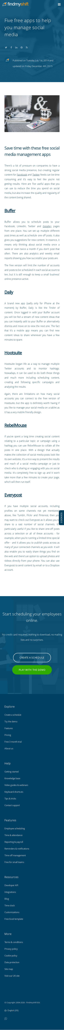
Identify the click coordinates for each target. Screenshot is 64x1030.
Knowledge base (12, 778)
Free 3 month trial (13, 741)
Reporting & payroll (13, 841)
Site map (8, 968)
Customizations (11, 912)
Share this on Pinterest (21, 47)
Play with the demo (32, 670)
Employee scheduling (14, 828)
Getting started (11, 771)
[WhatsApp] (5, 1018)
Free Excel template (13, 918)
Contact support (12, 805)
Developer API (11, 885)
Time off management (15, 855)
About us (8, 748)
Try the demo (10, 721)
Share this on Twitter (6, 47)
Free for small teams (14, 862)
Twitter (36, 174)
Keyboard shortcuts (13, 791)
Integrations (10, 891)
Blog (6, 898)
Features (8, 728)
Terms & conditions (13, 942)
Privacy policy (11, 948)
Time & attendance (13, 835)
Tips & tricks (10, 798)
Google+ (47, 226)
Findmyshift (9, 994)
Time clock (9, 905)
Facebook (22, 174)
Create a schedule (32, 657)
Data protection (11, 962)
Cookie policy (10, 955)
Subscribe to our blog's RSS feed (27, 47)
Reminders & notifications (16, 848)
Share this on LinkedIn (16, 47)
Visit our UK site (11, 975)
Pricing (7, 734)
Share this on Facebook (11, 47)
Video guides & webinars (16, 785)
